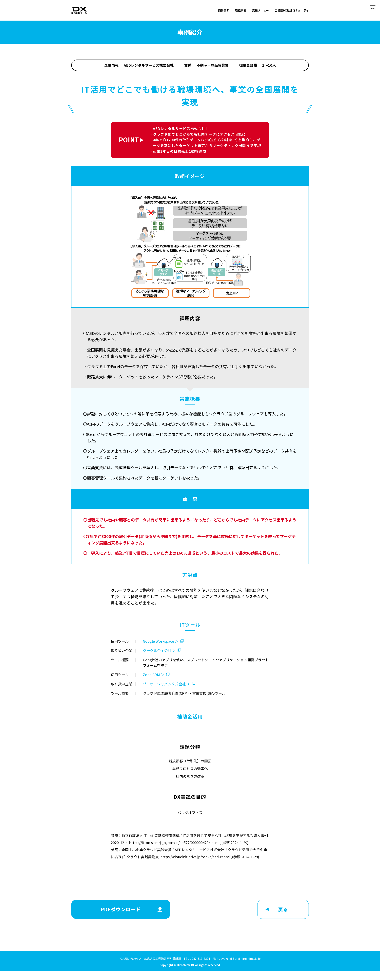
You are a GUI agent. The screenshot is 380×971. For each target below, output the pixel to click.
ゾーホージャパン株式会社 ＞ (166, 683)
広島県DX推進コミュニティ (292, 10)
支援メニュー (260, 10)
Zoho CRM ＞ (153, 674)
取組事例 (240, 10)
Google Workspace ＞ (160, 641)
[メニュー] (372, 5)
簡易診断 (223, 10)
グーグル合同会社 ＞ (159, 650)
